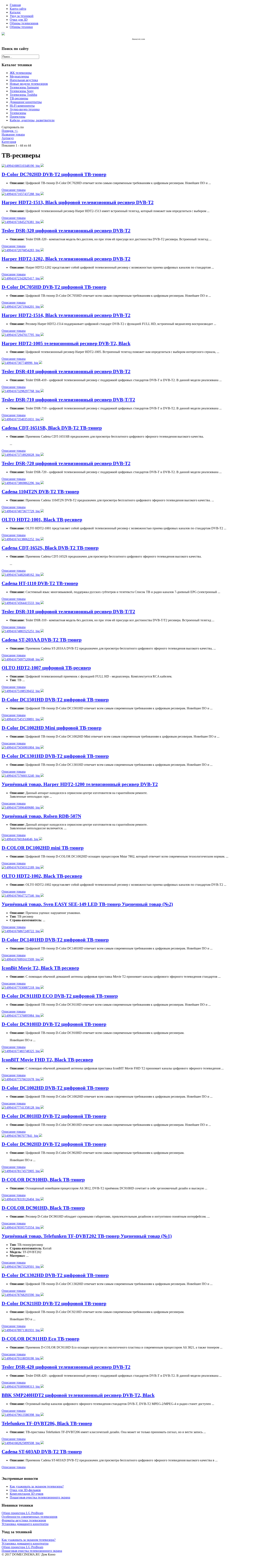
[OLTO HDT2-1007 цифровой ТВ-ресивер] (21, 659)
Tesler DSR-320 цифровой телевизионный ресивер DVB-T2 (66, 230)
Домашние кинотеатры (26, 102)
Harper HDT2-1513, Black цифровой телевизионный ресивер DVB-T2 (78, 202)
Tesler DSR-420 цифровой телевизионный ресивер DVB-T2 (66, 1367)
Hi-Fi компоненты (22, 105)
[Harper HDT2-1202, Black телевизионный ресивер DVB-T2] (21, 250)
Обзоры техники (21, 27)
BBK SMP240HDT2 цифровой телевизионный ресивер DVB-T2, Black (78, 1395)
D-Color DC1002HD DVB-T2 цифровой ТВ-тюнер (55, 1088)
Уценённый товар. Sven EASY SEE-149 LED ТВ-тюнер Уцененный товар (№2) (87, 904)
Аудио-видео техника (25, 109)
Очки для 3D (19, 19)
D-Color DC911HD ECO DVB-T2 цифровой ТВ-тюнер (60, 996)
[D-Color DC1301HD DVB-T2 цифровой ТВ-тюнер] (21, 747)
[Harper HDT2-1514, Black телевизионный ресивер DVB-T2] (21, 306)
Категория (9, 141)
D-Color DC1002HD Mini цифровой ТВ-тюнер (51, 727)
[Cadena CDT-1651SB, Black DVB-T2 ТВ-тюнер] (21, 419)
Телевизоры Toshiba (23, 94)
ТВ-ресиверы (19, 98)
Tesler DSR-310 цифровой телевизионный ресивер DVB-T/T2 (68, 611)
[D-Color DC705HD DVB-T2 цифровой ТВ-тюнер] (21, 278)
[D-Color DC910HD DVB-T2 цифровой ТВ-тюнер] (21, 1015)
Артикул (8, 138)
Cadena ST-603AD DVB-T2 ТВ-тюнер (42, 1451)
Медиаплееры (19, 76)
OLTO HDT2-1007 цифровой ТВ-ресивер (46, 667)
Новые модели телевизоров (29, 83)
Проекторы (17, 116)
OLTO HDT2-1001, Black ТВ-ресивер (42, 519)
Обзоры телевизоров (24, 23)
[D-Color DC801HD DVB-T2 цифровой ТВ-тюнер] (21, 1107)
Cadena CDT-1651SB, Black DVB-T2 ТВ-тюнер (52, 427)
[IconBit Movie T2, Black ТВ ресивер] (21, 959)
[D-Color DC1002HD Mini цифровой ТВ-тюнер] (21, 719)
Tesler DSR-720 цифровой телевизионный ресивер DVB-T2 (66, 463)
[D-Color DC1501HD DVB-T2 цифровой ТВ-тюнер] (21, 691)
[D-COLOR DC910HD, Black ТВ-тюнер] (21, 1171)
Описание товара (14, 190)
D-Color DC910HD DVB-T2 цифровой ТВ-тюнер (54, 1024)
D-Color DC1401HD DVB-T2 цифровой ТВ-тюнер (55, 939)
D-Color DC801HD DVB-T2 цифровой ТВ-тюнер (54, 1116)
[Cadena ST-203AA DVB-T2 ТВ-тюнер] (21, 631)
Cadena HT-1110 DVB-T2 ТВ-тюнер (40, 583)
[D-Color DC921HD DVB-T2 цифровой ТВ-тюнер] (21, 1295)
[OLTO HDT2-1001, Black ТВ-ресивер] (21, 511)
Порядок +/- (10, 131)
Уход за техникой (21, 16)
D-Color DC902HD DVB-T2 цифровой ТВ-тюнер (54, 1144)
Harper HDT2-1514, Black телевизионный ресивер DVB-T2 (66, 315)
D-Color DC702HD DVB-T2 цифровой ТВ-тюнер (54, 174)
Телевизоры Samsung (24, 87)
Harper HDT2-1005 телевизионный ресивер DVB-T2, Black (66, 343)
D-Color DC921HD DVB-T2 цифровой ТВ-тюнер (54, 1303)
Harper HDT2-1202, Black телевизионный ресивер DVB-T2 (66, 258)
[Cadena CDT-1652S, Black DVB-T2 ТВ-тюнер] (21, 539)
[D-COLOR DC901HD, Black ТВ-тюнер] (21, 1199)
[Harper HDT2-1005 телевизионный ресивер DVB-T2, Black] (21, 335)
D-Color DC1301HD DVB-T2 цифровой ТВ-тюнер (55, 756)
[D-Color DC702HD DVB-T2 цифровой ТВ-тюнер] (21, 165)
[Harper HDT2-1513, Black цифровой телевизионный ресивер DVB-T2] (21, 194)
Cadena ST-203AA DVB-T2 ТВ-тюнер (42, 639)
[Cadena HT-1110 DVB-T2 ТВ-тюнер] (21, 574)
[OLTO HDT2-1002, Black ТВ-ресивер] (21, 867)
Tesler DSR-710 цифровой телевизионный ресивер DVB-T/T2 (68, 399)
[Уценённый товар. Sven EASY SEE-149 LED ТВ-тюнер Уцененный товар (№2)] (21, 895)
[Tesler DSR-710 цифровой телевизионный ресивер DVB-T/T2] (21, 391)
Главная (15, 5)
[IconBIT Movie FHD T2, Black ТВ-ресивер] (21, 1051)
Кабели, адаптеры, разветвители (32, 120)
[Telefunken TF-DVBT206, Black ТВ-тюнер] (21, 1414)
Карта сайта (18, 8)
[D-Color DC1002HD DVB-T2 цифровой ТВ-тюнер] (21, 1079)
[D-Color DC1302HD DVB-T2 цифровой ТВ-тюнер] (21, 1266)
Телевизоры (18, 113)
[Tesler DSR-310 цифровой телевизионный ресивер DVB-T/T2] (21, 603)
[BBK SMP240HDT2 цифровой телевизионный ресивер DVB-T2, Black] (21, 1386)
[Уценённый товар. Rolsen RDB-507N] (21, 807)
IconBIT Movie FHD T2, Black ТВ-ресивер (47, 1059)
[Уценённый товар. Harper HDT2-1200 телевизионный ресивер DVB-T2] (21, 775)
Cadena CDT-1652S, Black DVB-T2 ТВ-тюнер (50, 547)
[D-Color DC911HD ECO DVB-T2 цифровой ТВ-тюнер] (21, 987)
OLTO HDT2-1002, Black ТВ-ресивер (42, 876)
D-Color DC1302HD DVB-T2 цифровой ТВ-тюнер (55, 1275)
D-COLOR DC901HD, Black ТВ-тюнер (43, 1207)
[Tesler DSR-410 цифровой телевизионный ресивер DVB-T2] (20, 363)
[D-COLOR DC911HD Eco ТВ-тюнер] (21, 1330)
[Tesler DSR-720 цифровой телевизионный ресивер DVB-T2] (21, 454)
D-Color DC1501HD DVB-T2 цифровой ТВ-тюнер (55, 699)
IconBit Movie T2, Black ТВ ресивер (40, 968)
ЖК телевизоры (21, 72)
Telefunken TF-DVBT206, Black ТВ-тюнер (47, 1423)
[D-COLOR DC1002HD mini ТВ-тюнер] (20, 839)
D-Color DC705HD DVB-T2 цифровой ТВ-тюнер (54, 287)
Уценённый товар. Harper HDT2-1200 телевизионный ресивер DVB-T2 (80, 784)
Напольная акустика (24, 80)
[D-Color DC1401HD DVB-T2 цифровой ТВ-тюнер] (21, 931)
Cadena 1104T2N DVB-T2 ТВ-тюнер (40, 491)
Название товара (13, 134)
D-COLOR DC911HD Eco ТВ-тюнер (40, 1338)
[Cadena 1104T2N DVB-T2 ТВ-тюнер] (21, 483)
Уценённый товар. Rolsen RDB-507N (41, 816)
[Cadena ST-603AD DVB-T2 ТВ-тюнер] (21, 1443)
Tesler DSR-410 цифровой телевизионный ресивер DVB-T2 (66, 371)
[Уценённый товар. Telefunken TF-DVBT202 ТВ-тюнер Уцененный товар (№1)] (21, 1227)
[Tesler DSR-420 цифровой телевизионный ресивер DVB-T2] (21, 1358)
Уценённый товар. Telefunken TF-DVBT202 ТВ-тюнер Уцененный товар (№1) (87, 1236)
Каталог (15, 12)
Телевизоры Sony (22, 91)
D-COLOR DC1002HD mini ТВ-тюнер (43, 847)
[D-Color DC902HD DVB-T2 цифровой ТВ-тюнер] (20, 1135)
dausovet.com (138, 39)
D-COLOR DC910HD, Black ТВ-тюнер (43, 1179)
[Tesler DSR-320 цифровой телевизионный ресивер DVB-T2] (21, 222)
